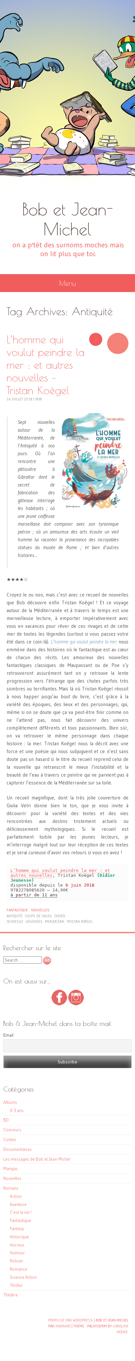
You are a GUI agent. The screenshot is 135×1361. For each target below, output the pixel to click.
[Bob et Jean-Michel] (67, 100)
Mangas (10, 1168)
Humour (17, 1252)
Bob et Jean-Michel (67, 219)
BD (6, 1119)
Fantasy (17, 1228)
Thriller (16, 1285)
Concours (12, 1129)
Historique (19, 1236)
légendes (34, 921)
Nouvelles (40, 910)
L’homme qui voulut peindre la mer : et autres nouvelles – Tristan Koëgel (46, 364)
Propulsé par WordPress (70, 1320)
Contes (9, 1139)
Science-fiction (23, 1277)
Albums (10, 1102)
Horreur (17, 1244)
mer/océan (54, 921)
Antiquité (15, 916)
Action (16, 1196)
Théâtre (10, 1294)
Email (8, 1035)
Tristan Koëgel (80, 921)
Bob (38, 399)
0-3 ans (17, 1110)
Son (117, 343)
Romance (18, 1269)
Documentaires (17, 1149)
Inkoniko (62, 1326)
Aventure (18, 1204)
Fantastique (17, 910)
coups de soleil (38, 916)
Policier (16, 1260)
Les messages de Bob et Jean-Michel (36, 1159)
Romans (10, 1188)
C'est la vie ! (20, 1212)
